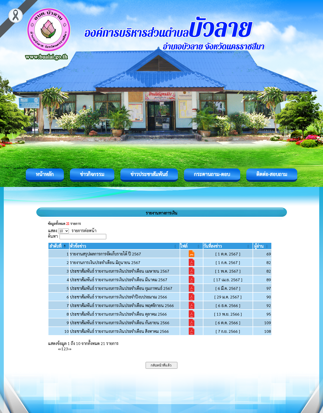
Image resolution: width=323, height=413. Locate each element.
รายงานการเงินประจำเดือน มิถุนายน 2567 (105, 262)
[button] (56, 246)
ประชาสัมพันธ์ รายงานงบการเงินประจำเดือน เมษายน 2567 (119, 271)
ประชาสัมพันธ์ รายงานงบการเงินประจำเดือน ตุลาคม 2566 (118, 314)
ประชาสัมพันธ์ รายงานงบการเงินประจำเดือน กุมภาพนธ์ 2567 (121, 288)
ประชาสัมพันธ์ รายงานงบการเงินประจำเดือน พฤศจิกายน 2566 (122, 305)
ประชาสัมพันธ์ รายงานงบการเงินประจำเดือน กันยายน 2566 (119, 322)
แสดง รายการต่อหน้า (72, 230)
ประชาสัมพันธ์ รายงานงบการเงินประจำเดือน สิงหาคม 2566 (119, 331)
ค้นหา (53, 236)
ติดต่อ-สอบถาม (271, 174)
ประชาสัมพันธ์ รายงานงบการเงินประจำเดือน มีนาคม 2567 (118, 279)
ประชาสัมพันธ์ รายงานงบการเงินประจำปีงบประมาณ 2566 (118, 296)
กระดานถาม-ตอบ (212, 174)
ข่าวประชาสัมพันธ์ (149, 174)
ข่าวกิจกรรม (92, 174)
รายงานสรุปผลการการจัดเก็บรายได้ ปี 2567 (105, 253)
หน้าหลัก (45, 174)
